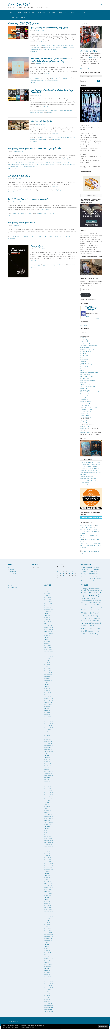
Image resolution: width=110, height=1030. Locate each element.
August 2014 (47, 871)
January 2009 (48, 1003)
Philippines (64, 47)
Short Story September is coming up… (90, 567)
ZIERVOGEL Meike (57, 236)
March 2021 (47, 716)
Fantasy (84, 604)
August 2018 (47, 777)
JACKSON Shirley (56, 137)
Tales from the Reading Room (88, 407)
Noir (86, 616)
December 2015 (48, 840)
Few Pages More (85, 374)
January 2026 (48, 601)
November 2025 (48, 605)
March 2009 (47, 999)
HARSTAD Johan (49, 110)
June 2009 (47, 993)
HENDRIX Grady (59, 162)
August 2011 (47, 942)
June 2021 (47, 710)
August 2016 (47, 824)
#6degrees (45, 47)
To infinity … (36, 246)
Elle (81, 535)
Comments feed (12, 571)
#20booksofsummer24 (56, 79)
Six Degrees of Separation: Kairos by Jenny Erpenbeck (51, 91)
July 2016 (47, 826)
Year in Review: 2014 (51, 164)
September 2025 (48, 609)
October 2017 (48, 796)
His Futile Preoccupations (87, 380)
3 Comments (11, 191)
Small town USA (40, 49)
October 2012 (48, 915)
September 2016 (48, 822)
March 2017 (47, 810)
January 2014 (48, 885)
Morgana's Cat (84, 426)
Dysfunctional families (88, 600)
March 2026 (47, 598)
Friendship (91, 604)
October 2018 (48, 773)
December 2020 (48, 722)
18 (60, 573)
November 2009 (48, 984)
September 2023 (48, 657)
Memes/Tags (67, 45)
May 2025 (47, 617)
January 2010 (48, 980)
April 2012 (47, 926)
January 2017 (48, 814)
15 (72, 572)
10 (57, 572)
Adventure (98, 590)
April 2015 (47, 856)
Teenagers (91, 631)
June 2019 (47, 757)
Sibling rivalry (58, 190)
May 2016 (47, 830)
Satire (94, 623)
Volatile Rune (84, 413)
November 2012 (48, 913)
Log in (9, 567)
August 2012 (47, 919)
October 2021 (48, 702)
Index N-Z (62, 12)
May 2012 (47, 925)
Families (86, 602)
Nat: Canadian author (45, 77)
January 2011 (48, 956)
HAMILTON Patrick (50, 162)
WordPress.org (12, 573)
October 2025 (48, 607)
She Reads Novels (85, 401)
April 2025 (47, 619)
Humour (90, 607)
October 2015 (48, 844)
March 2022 (47, 692)
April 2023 (47, 666)
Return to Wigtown (85, 485)
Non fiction (93, 616)
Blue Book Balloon (85, 351)
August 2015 (47, 848)
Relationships (86, 620)
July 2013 (47, 897)
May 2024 (47, 641)
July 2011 (47, 944)
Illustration (12, 166)
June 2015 (47, 852)
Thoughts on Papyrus (86, 409)
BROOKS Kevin (31, 162)
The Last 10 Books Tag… (42, 121)
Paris (93, 618)
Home (12, 12)
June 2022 (47, 686)
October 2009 (48, 986)
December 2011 (48, 934)
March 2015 (47, 858)
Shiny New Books (93, 57)
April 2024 (47, 643)
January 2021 (48, 720)
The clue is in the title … (19, 175)
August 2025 (47, 611)
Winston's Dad (84, 415)
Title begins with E (41, 79)
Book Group (74, 12)
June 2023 (47, 663)
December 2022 (48, 674)
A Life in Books (84, 342)
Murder (87, 612)
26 (63, 575)
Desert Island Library (18, 17)
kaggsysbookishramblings (87, 525)
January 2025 (48, 625)
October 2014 (48, 867)
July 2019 (47, 755)
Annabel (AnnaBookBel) (88, 51)
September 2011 (48, 940)
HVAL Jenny (66, 110)
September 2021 (48, 704)
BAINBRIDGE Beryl (40, 110)
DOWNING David (50, 45)
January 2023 (48, 672)
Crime (92, 595)
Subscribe (86, 295)
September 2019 (48, 751)
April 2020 (47, 737)
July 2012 (47, 921)
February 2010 (48, 978)
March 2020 (47, 739)
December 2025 (48, 603)
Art (83, 592)
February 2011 (48, 954)
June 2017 (47, 804)
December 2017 (48, 793)
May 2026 (47, 594)
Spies (49, 49)
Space (45, 49)
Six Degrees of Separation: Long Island (49, 27)
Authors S (37, 77)
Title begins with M (36, 236)
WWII (89, 634)
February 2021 (48, 718)
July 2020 (47, 731)
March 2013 (47, 905)
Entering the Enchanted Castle (89, 372)
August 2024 (47, 635)
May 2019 (47, 759)
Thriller (44, 266)
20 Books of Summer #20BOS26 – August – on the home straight (90, 531)
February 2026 (48, 600)
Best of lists (69, 236)
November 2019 (48, 747)
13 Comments (33, 114)
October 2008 (48, 1009)
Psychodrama (46, 213)
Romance (86, 623)
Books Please (84, 359)
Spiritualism (54, 49)
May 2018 (47, 783)
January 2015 (48, 861)
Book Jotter (83, 357)
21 (69, 573)
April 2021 (47, 714)
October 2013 (48, 891)
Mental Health (97, 610)
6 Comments (33, 51)
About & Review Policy (26, 12)
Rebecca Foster (84, 543)
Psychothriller (38, 80)
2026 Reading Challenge (90, 308)
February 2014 (48, 883)
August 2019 (47, 753)
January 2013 (48, 909)
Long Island (58, 47)
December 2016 (48, 816)
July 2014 (47, 873)
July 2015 (47, 850)
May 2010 (47, 972)
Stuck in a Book (84, 405)
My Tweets (83, 325)
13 (66, 572)
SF (43, 80)
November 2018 (48, 771)
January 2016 (48, 838)
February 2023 (48, 670)
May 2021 (47, 712)
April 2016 (47, 832)
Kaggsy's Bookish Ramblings (88, 386)
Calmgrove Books (85, 363)
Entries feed (11, 569)
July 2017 (47, 802)
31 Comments (11, 238)
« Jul (58, 581)
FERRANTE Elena (40, 162)
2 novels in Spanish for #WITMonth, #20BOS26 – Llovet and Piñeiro (91, 545)
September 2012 (48, 917)
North (74, 79)
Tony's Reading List (85, 411)
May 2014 (47, 877)
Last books (55, 139)
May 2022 (47, 688)
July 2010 (47, 968)
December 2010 (48, 958)
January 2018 (48, 791)
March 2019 (47, 763)
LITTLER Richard (68, 162)
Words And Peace (85, 417)
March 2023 (47, 668)
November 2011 (48, 936)
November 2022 (48, 676)
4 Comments (11, 215)
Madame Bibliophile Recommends (89, 392)
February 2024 (48, 647)
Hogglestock (83, 382)
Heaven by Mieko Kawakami (88, 478)
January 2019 (48, 767)
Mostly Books (84, 428)
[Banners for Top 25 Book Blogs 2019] (91, 553)
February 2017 (48, 812)
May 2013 (47, 901)
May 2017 (47, 806)
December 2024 (48, 627)
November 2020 (48, 724)
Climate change (69, 79)
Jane (81, 539)
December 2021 (48, 698)
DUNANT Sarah (39, 137)
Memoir (86, 609)
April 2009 (47, 997)
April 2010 (47, 974)
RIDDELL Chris (24, 164)
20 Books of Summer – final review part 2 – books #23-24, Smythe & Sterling (52, 60)
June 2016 (47, 828)
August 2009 (47, 990)
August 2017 (47, 800)
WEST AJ (36, 47)
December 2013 (48, 887)
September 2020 (48, 728)
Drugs (92, 598)
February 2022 (48, 694)
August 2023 (47, 659)
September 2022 (48, 680)
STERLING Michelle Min (66, 77)
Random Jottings (85, 396)
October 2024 (48, 631)
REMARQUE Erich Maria (14, 164)
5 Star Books (16, 162)
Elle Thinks (83, 371)
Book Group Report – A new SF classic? (27, 199)
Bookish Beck (84, 355)
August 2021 (47, 706)
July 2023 (47, 661)
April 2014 (47, 879)
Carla (82, 529)
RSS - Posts (11, 585)
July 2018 (47, 779)
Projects (86, 12)
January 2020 (48, 743)
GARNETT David (59, 45)
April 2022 (47, 690)
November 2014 (48, 865)
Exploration (42, 190)
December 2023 (48, 651)
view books (97, 318)
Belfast (50, 47)
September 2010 (48, 964)
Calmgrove (83, 361)
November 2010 (48, 960)
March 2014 (47, 881)
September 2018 (48, 775)
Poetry (98, 618)
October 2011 (48, 938)
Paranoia (32, 80)
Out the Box (15, 1021)
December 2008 (48, 1005)
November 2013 (48, 889)
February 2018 (48, 789)
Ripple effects (84, 399)
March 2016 (47, 834)
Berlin (54, 47)
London (17, 166)
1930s (62, 164)
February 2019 (48, 765)
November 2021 (48, 700)
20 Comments (33, 141)
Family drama (95, 603)
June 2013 (47, 899)
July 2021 (47, 708)
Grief (96, 604)
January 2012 (48, 932)
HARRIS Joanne (47, 137)
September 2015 (48, 846)
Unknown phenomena (52, 80)
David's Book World (86, 365)
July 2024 (47, 637)
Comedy (91, 592)
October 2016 (48, 820)
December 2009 (48, 982)
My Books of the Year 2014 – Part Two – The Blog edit (34, 148)
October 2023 (48, 655)
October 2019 (48, 749)
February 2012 (48, 930)
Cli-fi (63, 79)
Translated (29, 166)
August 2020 (47, 730)
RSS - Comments (12, 587)
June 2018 (47, 781)
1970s (70, 164)
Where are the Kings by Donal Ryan (90, 580)
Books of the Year (23, 162)
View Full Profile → (85, 69)
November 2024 (48, 629)
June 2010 (47, 970)
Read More (44, 41)
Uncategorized (33, 139)
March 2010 (47, 976)
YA (36, 166)
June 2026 (47, 592)
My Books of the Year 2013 (21, 222)
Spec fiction (96, 628)
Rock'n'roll (95, 620)
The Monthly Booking (86, 394)
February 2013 (48, 907)
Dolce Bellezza (84, 369)
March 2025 (47, 621)
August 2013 (47, 895)
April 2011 (47, 950)
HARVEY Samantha (58, 110)
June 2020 (47, 733)
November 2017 (48, 795)
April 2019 (47, 761)
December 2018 (48, 769)
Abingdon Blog (84, 421)
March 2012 (47, 928)
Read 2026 (41, 12)
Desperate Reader (85, 367)
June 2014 (47, 875)
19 (63, 573)
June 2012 (47, 923)
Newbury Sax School (86, 432)
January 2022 (48, 696)
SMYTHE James (55, 77)
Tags (59, 139)
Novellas (85, 618)
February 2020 (48, 741)
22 (72, 573)
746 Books (83, 338)
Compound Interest (86, 422)
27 (66, 575)
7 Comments (33, 82)
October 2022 (48, 678)
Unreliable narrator (51, 266)
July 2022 (47, 684)
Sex (98, 623)
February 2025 (48, 623)
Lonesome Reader (85, 390)
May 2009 (47, 995)
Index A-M (52, 12)
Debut (86, 598)
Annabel (88, 312)
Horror (84, 607)
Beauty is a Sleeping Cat (87, 349)
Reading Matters (85, 397)
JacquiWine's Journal (86, 384)
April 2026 (47, 596)
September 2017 (48, 798)
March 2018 (47, 787)
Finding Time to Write (86, 376)
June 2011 (47, 946)
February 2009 (48, 1001)
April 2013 (47, 903)
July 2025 (47, 613)
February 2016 (48, 836)
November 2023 (48, 653)
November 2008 (48, 1007)
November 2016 (48, 818)
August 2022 (47, 682)
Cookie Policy (31, 1027)
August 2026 (47, 588)
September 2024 (48, 633)
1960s (84, 590)
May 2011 (47, 948)
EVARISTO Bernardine (18, 236)
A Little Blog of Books (86, 344)
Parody (21, 166)
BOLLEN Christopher (40, 45)
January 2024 (48, 649)
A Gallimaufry (84, 340)
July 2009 (47, 991)
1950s (66, 164)
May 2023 (47, 665)
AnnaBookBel (18, 4)
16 (75, 572)
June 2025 (47, 615)
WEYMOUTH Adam (43, 139)
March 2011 (47, 952)
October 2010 (48, 962)
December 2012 (48, 911)
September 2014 (48, 869)
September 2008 (48, 1011)
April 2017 (47, 808)
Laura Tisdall (83, 388)
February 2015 (48, 860)
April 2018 (47, 785)
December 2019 (48, 745)
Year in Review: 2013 (47, 236)
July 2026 (47, 590)
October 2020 (48, 726)
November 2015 (48, 842)
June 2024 (47, 639)
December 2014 (48, 863)
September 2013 (48, 893)
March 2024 (47, 645)
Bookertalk (83, 353)
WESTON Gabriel (41, 164)
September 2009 (48, 988)
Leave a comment (12, 168)
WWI (34, 166)
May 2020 (47, 735)
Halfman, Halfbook (85, 378)
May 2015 (47, 854)
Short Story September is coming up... (90, 462)
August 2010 (47, 966)
